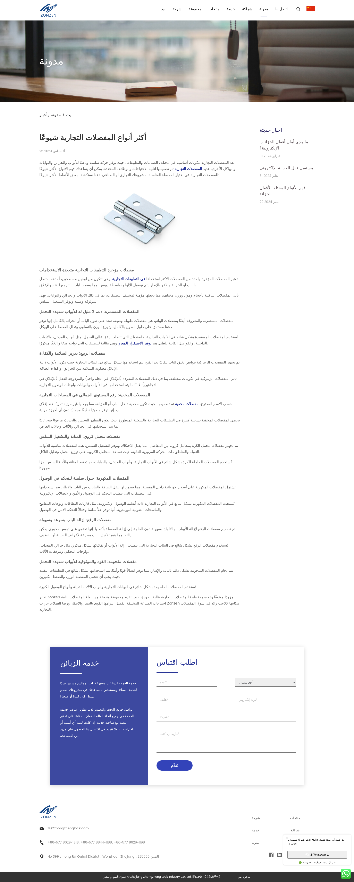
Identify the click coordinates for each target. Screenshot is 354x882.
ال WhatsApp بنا (319, 854)
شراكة (247, 9)
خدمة (231, 9)
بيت (162, 9)
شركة (177, 9)
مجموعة (195, 9)
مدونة (263, 9)
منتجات (214, 9)
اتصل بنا (281, 9)
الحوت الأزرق (229, 876)
